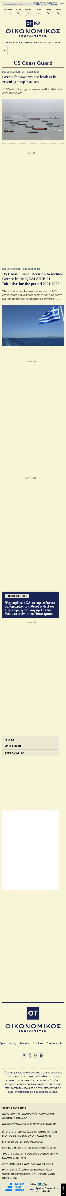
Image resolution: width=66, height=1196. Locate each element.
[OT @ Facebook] (24, 1055)
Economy (42, 42)
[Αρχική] (33, 1013)
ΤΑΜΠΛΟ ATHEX (14, 752)
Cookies (38, 1043)
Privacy (24, 1043)
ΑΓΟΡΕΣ (9, 739)
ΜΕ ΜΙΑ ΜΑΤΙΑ (13, 746)
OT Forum (52, 4)
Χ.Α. (2, 50)
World (55, 42)
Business (26, 42)
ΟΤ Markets (39, 4)
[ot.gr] (33, 28)
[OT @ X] (30, 1055)
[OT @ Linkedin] (42, 1055)
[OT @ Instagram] (36, 1055)
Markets (11, 42)
